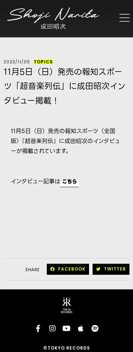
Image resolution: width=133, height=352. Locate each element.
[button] (68, 269)
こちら (69, 181)
